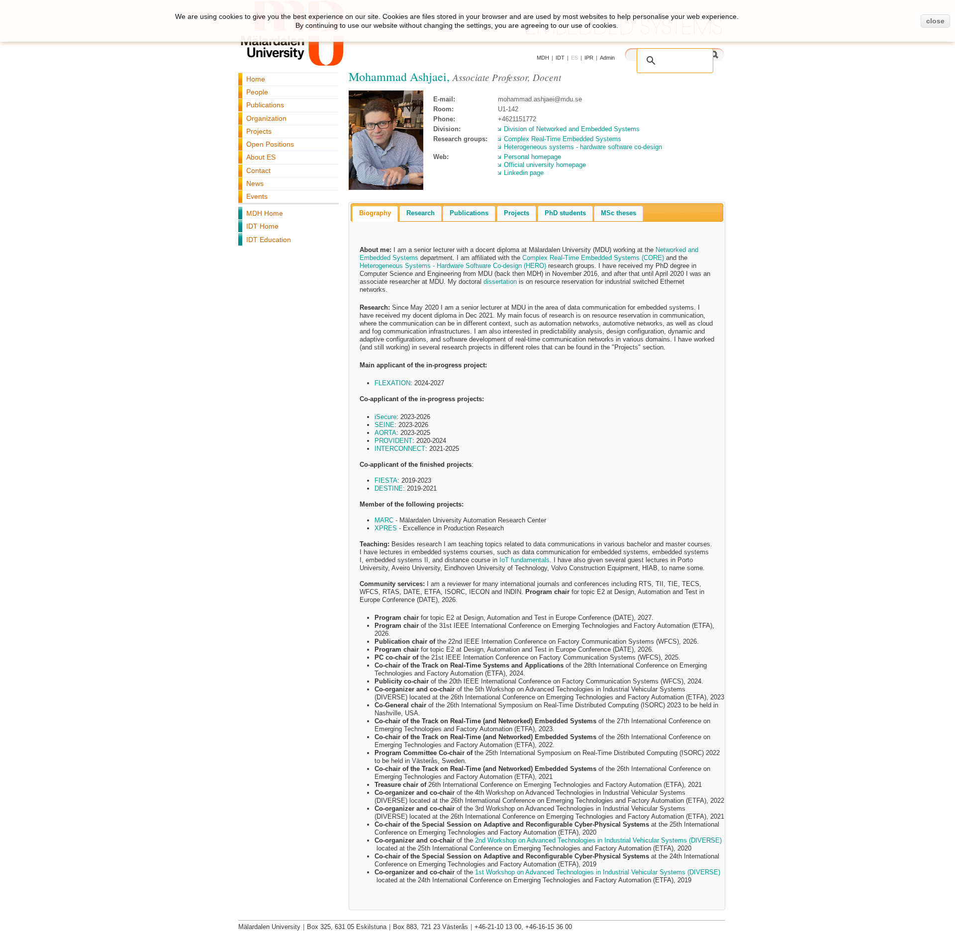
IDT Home (262, 226)
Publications (265, 105)
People (257, 92)
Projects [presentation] (516, 213)
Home (255, 79)
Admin (607, 58)
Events (257, 196)
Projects (259, 131)
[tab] (375, 214)
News (255, 183)
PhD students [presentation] (565, 213)
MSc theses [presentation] (618, 213)
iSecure (385, 417)
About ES (261, 157)
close (935, 21)
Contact (258, 170)
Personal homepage (532, 157)
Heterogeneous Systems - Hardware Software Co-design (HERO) (453, 265)
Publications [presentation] (469, 213)
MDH (543, 58)
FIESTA (386, 480)
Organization (266, 118)
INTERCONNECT (400, 448)
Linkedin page (524, 172)
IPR (588, 58)
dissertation (500, 281)
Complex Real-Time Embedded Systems (562, 139)
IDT (560, 58)
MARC (384, 520)
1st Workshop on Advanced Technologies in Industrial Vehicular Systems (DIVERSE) (597, 872)
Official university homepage (545, 165)
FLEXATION (392, 383)
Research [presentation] (420, 213)
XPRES (386, 528)
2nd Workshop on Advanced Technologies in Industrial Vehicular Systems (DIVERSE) (598, 840)
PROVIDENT (393, 440)
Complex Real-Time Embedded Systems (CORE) (593, 257)
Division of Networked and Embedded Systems (572, 129)
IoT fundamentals (524, 560)
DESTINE (389, 488)
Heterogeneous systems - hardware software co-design (583, 147)
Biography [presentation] (375, 213)
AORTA (385, 432)
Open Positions (270, 144)
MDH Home (264, 213)
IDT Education (268, 240)
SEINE (384, 424)
